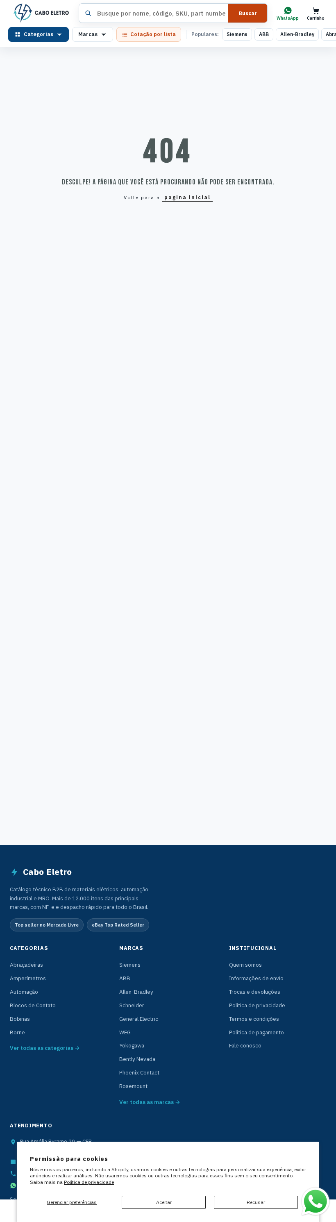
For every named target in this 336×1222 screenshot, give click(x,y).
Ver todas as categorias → (45, 1048)
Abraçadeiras (26, 964)
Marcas (88, 34)
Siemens (237, 34)
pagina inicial (187, 197)
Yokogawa (131, 1045)
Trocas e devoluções (254, 991)
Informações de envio (256, 978)
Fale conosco (245, 1045)
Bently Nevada (137, 1059)
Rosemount (133, 1086)
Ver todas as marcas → (149, 1102)
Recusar (256, 1202)
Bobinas (20, 1018)
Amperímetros (28, 978)
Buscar (247, 13)
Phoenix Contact (139, 1072)
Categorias (38, 34)
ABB (264, 34)
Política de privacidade (89, 1182)
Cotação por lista (153, 34)
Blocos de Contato (33, 1005)
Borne (17, 1032)
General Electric (138, 1018)
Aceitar (164, 1202)
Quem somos (245, 964)
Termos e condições (254, 1018)
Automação (24, 991)
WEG (125, 1032)
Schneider (131, 1005)
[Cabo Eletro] (40, 13)
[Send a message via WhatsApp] (315, 1201)
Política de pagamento (256, 1032)
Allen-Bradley (297, 34)
